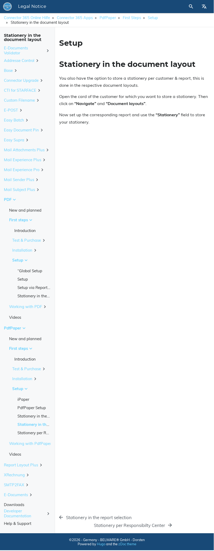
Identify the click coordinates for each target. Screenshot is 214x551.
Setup (153, 17)
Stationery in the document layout (47, 295)
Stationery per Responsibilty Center (48, 432)
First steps (132, 17)
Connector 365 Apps (75, 17)
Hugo (101, 544)
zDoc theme (127, 544)
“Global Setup (29, 270)
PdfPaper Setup (31, 407)
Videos (15, 317)
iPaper (23, 399)
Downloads (14, 504)
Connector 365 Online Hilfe (27, 17)
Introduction (25, 230)
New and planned (25, 210)
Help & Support (17, 523)
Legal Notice (32, 6)
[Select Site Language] (204, 6)
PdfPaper (108, 17)
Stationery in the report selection (46, 416)
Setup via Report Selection (41, 287)
